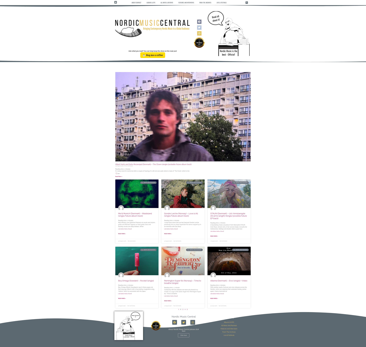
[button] (247, 2)
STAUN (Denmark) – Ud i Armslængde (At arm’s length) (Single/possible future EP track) (228, 215)
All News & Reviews (167, 2)
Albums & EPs (151, 2)
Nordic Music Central (184, 316)
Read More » (118, 176)
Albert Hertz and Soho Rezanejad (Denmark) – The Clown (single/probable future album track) (153, 164)
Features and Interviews (186, 2)
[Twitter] (199, 27)
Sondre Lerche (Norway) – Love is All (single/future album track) (181, 214)
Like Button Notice (123, 229)
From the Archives (205, 2)
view (130, 229)
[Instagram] (199, 33)
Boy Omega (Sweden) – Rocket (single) (136, 281)
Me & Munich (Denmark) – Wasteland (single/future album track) (135, 214)
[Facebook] (199, 21)
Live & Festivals (222, 2)
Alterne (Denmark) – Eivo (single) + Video (228, 281)
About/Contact (136, 2)
